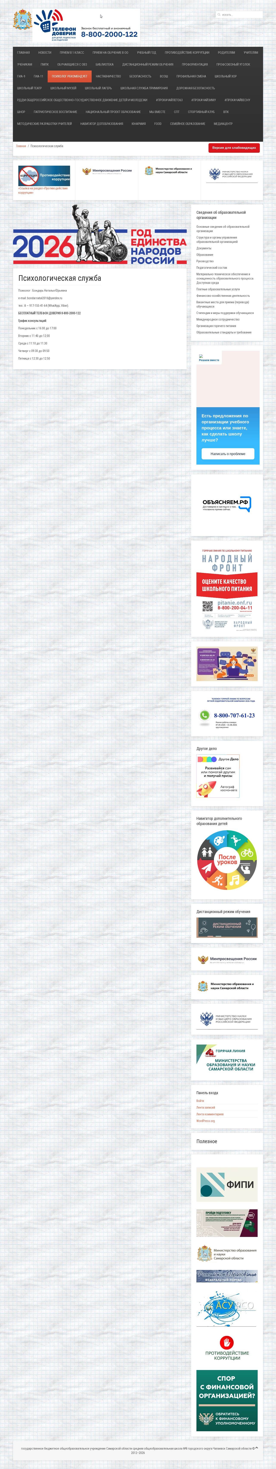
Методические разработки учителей (44, 124)
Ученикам (24, 64)
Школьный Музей (63, 88)
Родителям (226, 53)
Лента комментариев (210, 1114)
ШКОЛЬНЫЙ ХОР (226, 76)
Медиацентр (223, 124)
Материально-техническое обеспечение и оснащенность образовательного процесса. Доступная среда (225, 278)
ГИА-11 (38, 76)
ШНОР (21, 112)
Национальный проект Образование (113, 112)
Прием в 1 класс (72, 53)
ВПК (226, 112)
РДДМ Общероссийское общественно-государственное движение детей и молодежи (82, 100)
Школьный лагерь (98, 88)
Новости (44, 53)
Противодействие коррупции (187, 53)
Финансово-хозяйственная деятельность (223, 295)
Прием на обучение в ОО (110, 53)
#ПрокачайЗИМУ (203, 100)
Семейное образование (187, 124)
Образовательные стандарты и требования (223, 332)
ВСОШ (164, 76)
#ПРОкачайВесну (237, 100)
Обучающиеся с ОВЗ (72, 64)
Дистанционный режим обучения (147, 64)
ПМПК (45, 64)
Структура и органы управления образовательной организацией (217, 240)
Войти (200, 1101)
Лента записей (205, 1107)
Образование (204, 254)
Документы (203, 248)
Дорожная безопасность (195, 88)
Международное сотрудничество (218, 319)
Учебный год (146, 53)
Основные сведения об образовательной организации (222, 229)
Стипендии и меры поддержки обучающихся (225, 313)
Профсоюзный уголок (233, 64)
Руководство (205, 261)
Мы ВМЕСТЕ (157, 112)
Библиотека (105, 64)
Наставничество (108, 76)
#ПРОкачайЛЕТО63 (169, 100)
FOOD (158, 124)
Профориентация (195, 64)
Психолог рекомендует (69, 76)
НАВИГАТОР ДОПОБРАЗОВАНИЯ (101, 124)
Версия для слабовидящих (234, 147)
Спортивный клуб (201, 112)
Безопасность (140, 76)
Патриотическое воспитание (55, 112)
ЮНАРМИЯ (139, 124)
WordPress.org (205, 1121)
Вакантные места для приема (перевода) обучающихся (222, 304)
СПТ (176, 112)
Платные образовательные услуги (218, 289)
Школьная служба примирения (144, 88)
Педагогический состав (211, 267)
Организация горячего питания (216, 326)
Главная (23, 53)
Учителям (251, 53)
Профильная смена (191, 76)
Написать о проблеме (228, 454)
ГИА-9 (21, 76)
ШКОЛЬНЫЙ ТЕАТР (29, 88)
